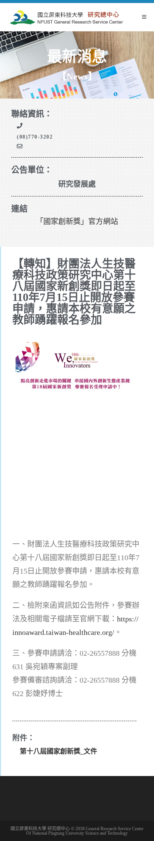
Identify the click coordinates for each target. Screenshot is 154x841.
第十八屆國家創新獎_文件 (58, 751)
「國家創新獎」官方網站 (77, 221)
